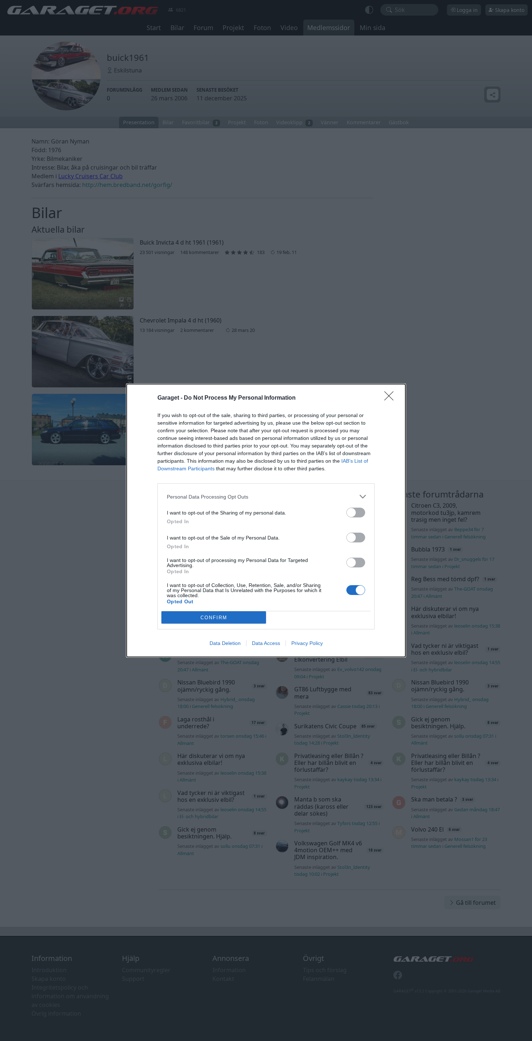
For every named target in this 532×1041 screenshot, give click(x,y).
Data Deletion (225, 643)
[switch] (355, 512)
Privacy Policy (307, 643)
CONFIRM (213, 617)
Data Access (266, 643)
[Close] (391, 398)
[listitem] (266, 496)
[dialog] (266, 520)
